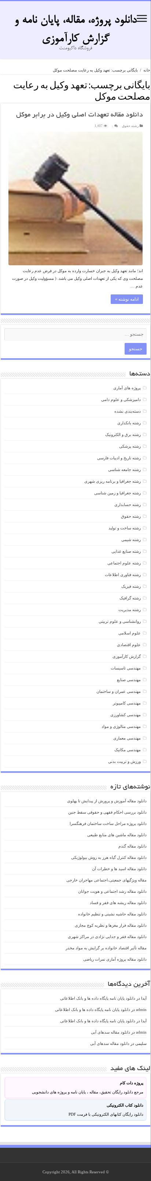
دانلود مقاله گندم (132, 846)
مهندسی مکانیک (127, 750)
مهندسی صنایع (129, 680)
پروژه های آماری (127, 388)
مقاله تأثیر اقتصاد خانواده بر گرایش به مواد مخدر (106, 948)
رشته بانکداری (129, 423)
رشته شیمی (131, 539)
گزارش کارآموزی (127, 656)
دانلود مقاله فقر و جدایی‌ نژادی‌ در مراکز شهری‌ (107, 936)
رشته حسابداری (127, 504)
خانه (146, 70)
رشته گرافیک (130, 598)
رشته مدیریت (129, 609)
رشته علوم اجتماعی (124, 563)
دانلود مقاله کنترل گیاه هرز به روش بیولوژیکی (109, 857)
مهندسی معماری (127, 738)
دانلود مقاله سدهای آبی (110, 1032)
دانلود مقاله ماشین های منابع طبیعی (117, 835)
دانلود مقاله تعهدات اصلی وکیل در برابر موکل (79, 115)
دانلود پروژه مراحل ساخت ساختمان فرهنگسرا (108, 823)
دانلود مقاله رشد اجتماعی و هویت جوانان (112, 891)
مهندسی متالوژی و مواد (121, 726)
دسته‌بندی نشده (127, 411)
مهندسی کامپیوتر (127, 703)
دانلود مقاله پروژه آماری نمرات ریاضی (115, 959)
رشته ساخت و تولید (124, 528)
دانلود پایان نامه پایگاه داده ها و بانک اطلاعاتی (97, 998)
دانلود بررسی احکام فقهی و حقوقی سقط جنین (107, 812)
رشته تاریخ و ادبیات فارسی (119, 458)
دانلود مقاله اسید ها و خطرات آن (119, 869)
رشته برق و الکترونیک (123, 434)
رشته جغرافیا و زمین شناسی (117, 493)
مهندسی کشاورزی (125, 715)
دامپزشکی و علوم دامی (121, 399)
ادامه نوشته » (127, 299)
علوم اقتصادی (129, 644)
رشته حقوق (130, 126)
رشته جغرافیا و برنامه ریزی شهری (112, 481)
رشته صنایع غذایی (126, 551)
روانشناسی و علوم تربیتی (120, 621)
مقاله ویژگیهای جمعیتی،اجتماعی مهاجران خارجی (106, 880)
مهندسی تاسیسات (126, 668)
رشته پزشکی (130, 446)
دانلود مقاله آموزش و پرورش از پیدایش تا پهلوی (107, 801)
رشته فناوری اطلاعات (123, 574)
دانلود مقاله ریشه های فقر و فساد (118, 902)
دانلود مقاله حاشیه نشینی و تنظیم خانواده (112, 914)
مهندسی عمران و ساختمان (118, 691)
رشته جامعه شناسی (124, 469)
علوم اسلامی (129, 633)
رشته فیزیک (131, 586)
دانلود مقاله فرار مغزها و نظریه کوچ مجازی (111, 925)
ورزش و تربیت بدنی (124, 761)
